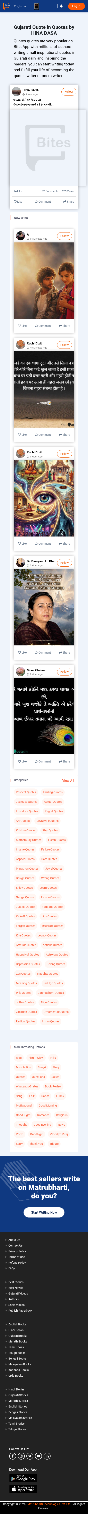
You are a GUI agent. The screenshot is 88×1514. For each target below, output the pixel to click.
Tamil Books (16, 1347)
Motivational (24, 1105)
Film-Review (36, 1057)
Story (56, 1067)
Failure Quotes (50, 849)
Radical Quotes (25, 1021)
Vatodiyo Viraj (59, 1134)
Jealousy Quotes (26, 801)
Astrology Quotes (57, 954)
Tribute (54, 1143)
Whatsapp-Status (27, 1086)
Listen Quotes (57, 840)
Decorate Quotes (52, 926)
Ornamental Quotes (56, 1011)
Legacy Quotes (46, 935)
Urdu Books (15, 1375)
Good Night (23, 1115)
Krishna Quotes (26, 830)
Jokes (55, 1076)
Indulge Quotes (53, 983)
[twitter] (29, 1456)
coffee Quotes (25, 1002)
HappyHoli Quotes (27, 954)
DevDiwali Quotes (47, 820)
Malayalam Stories (20, 1418)
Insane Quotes (25, 849)
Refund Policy (17, 1262)
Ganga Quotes (25, 897)
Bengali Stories (17, 1412)
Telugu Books (16, 1352)
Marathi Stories (18, 1400)
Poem (19, 1134)
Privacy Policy (17, 1251)
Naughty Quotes (47, 973)
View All (68, 781)
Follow (69, 91)
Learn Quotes (48, 887)
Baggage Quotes (52, 906)
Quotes (20, 1076)
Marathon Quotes (27, 868)
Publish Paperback (20, 1310)
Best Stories (16, 1282)
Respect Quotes (26, 792)
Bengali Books (17, 1358)
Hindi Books (16, 1330)
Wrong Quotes (50, 878)
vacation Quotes (26, 1011)
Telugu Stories (17, 1429)
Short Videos (16, 1305)
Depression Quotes (28, 964)
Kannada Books (18, 1370)
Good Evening (42, 1124)
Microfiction (23, 1067)
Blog (19, 1057)
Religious (62, 1115)
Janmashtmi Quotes (51, 992)
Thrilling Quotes (53, 792)
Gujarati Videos (18, 1293)
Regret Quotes (54, 811)
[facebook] (12, 1456)
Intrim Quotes (50, 1021)
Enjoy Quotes (24, 887)
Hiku (53, 1057)
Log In (76, 6)
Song (19, 1096)
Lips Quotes (49, 916)
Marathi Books (17, 1341)
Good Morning (48, 1105)
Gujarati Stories (18, 1395)
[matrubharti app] (38, 6)
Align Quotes (49, 1002)
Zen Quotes (23, 973)
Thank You (36, 1143)
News (61, 1124)
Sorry (19, 1143)
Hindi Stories (16, 1389)
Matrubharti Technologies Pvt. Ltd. (49, 1504)
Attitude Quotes (26, 945)
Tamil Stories (16, 1423)
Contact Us (15, 1245)
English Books (17, 1324)
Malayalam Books (19, 1364)
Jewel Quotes (53, 868)
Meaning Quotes (26, 983)
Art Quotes (23, 820)
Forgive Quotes (25, 926)
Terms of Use (16, 1257)
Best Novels (15, 1287)
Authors (13, 1299)
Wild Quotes (23, 992)
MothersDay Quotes (28, 840)
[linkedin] (47, 1456)
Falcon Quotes (50, 897)
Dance (45, 1096)
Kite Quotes (23, 935)
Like (19, 201)
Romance (43, 1115)
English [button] (18, 6)
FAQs (11, 1268)
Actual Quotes (53, 801)
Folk (32, 1096)
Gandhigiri (36, 1134)
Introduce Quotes (27, 811)
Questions (38, 1076)
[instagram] (21, 1456)
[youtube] (38, 1456)
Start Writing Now (44, 1212)
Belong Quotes (56, 964)
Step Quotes (50, 830)
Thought (21, 1124)
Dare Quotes (49, 859)
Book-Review (53, 1086)
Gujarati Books (17, 1335)
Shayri (42, 1067)
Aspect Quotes (25, 859)
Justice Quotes (25, 906)
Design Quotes (25, 878)
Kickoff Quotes (25, 916)
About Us (14, 1239)
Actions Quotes (52, 945)
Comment (44, 201)
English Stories (17, 1406)
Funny (60, 1096)
